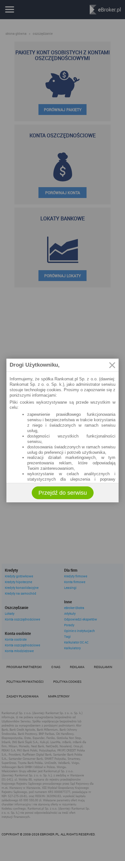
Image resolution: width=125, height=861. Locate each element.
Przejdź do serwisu (62, 493)
